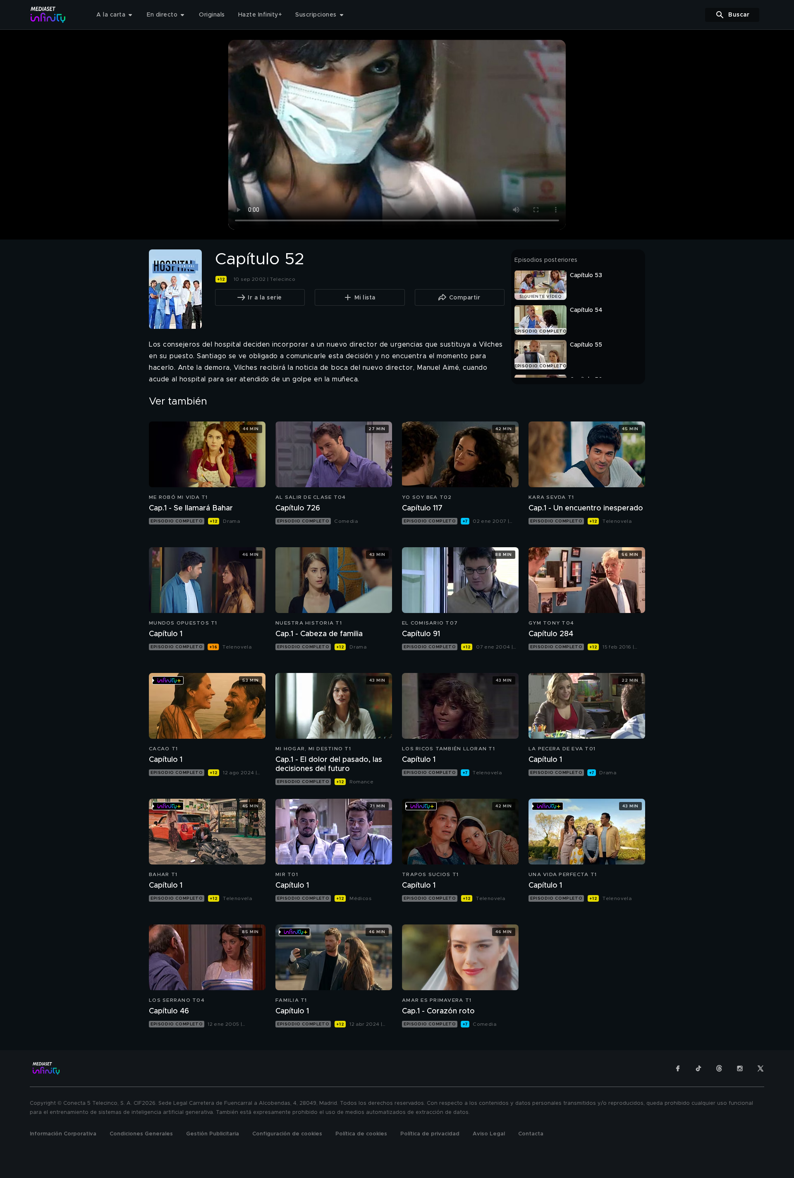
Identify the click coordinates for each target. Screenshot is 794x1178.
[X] (760, 1068)
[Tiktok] (698, 1068)
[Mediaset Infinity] (48, 14)
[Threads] (719, 1068)
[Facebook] (678, 1068)
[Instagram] (740, 1068)
